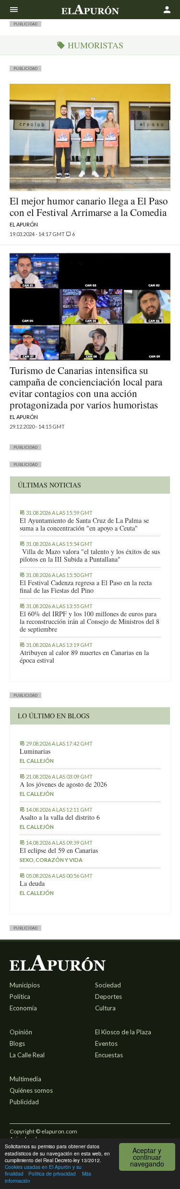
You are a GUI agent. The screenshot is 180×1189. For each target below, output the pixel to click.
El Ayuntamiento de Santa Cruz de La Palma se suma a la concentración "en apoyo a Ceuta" (84, 524)
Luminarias (35, 751)
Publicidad (24, 1102)
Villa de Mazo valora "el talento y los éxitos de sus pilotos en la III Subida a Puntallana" (90, 555)
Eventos (106, 1043)
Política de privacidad (52, 1173)
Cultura (105, 1008)
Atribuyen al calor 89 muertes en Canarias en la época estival (84, 656)
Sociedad (108, 985)
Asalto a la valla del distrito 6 (60, 817)
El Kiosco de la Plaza (123, 1032)
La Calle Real (27, 1055)
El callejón (37, 761)
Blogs (17, 1043)
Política (20, 996)
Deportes (108, 996)
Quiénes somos (31, 1090)
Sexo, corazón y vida (51, 860)
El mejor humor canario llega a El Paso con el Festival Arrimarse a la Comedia (89, 206)
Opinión (21, 1032)
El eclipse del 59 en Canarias (59, 850)
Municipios (25, 985)
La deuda (32, 883)
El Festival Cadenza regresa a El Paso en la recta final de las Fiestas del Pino (86, 586)
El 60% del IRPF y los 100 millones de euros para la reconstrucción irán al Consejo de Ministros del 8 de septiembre (89, 621)
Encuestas (109, 1055)
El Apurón (24, 224)
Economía (23, 1008)
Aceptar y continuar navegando (147, 1156)
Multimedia (25, 1079)
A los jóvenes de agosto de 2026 (63, 784)
